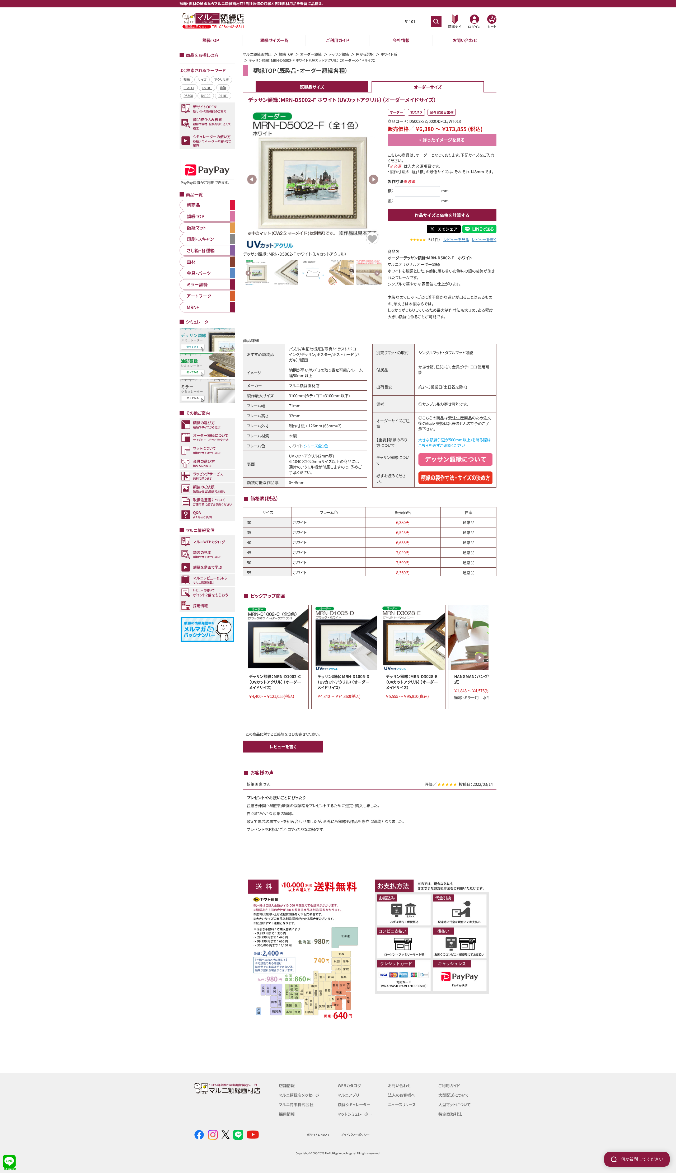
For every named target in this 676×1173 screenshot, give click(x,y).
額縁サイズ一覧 (274, 40)
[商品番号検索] (436, 21)
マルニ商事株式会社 (296, 1104)
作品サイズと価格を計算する (442, 215)
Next (373, 179)
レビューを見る (456, 239)
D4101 (223, 95)
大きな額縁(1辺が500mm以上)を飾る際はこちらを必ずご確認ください (454, 442)
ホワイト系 (389, 54)
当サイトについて (318, 1134)
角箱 (223, 87)
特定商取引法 (450, 1114)
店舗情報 (287, 1085)
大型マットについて (454, 1104)
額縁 (187, 79)
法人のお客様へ (401, 1095)
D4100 (205, 95)
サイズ (202, 79)
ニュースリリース (402, 1104)
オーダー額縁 (311, 54)
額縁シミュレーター (354, 1104)
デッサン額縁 (338, 54)
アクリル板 (221, 79)
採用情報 (287, 1114)
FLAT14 (189, 87)
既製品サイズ (312, 87)
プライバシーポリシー (355, 1134)
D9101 (207, 87)
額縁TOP (210, 40)
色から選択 (365, 54)
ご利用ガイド (337, 40)
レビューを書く (484, 239)
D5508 (188, 95)
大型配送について (453, 1095)
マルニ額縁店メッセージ (299, 1095)
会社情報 (401, 40)
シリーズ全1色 (316, 445)
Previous (252, 179)
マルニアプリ (348, 1095)
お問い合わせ (465, 40)
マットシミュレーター (355, 1114)
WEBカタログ (349, 1085)
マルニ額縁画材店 (257, 54)
